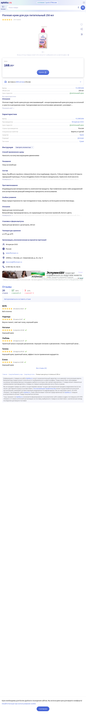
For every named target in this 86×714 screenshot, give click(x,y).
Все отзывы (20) (41, 368)
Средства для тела (29, 374)
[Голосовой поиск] (78, 7)
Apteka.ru (29, 378)
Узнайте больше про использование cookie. (19, 703)
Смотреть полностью (23, 147)
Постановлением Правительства (44, 388)
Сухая (81, 141)
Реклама (80, 272)
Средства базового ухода (16, 374)
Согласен (43, 708)
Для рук (81, 138)
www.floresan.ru (12, 253)
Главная (4, 374)
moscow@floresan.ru (14, 262)
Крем (82, 135)
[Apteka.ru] (6, 2)
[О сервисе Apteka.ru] (84, 2)
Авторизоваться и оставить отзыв (17, 299)
